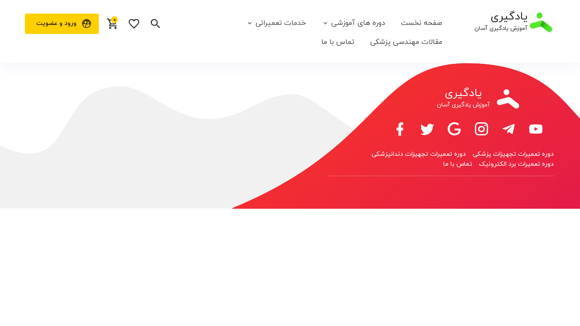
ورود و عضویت (56, 23)
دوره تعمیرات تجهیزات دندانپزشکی (419, 154)
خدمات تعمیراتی (281, 23)
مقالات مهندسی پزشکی (406, 42)
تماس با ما (337, 42)
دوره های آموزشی (358, 23)
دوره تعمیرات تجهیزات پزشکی (513, 154)
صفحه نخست (421, 23)
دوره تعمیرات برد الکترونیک (516, 164)
